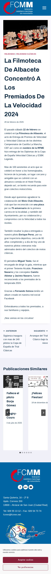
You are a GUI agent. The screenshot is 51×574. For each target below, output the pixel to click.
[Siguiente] (43, 412)
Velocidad (9, 54)
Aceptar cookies (25, 560)
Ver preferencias (25, 567)
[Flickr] (25, 487)
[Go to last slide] (7, 412)
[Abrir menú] (44, 8)
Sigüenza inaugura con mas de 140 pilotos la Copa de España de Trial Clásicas (12, 341)
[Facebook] (20, 487)
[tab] (20, 452)
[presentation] (13, 381)
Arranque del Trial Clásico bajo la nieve (39, 337)
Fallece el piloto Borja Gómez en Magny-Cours (13, 405)
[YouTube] (31, 487)
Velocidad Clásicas (26, 54)
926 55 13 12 (14, 511)
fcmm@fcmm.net (12, 514)
